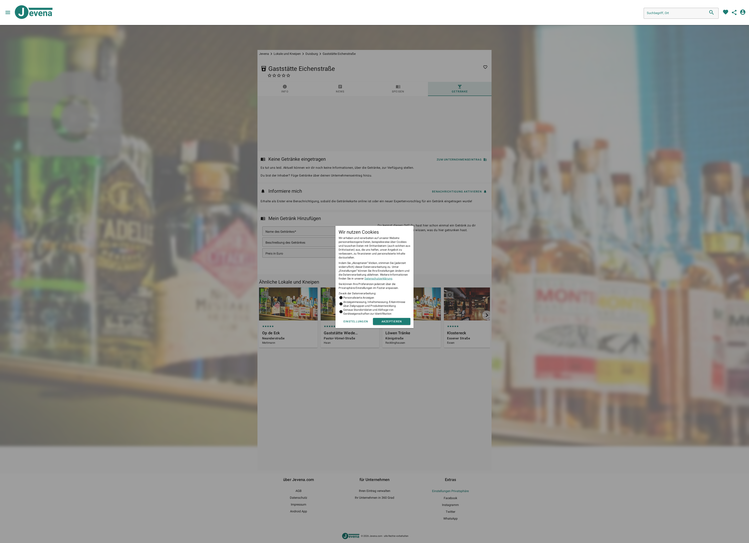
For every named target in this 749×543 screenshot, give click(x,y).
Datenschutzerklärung (378, 278)
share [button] (734, 12)
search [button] (711, 12)
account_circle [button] (743, 12)
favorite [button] (725, 12)
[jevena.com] (32, 12)
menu (8, 12)
